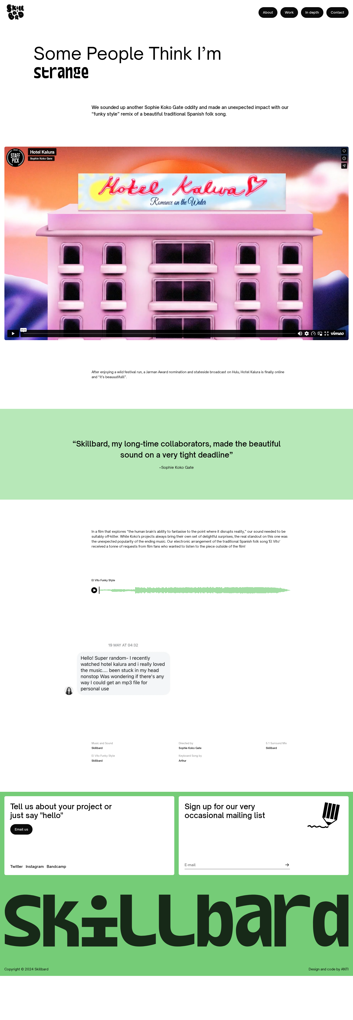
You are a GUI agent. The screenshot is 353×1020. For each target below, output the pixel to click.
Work (289, 12)
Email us (21, 829)
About (268, 12)
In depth (312, 12)
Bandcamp (56, 866)
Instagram (35, 866)
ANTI (345, 969)
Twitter (16, 866)
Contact (337, 12)
